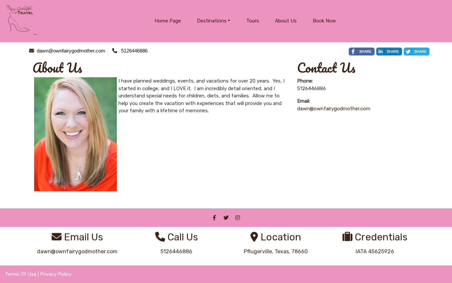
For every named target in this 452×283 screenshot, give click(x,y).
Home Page (168, 21)
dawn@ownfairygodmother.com (333, 109)
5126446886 (176, 251)
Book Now (324, 21)
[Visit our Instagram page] (238, 217)
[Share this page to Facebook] (362, 51)
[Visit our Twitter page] (226, 217)
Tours (252, 21)
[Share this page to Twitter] (416, 51)
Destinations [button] (212, 21)
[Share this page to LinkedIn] (389, 51)
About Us (286, 21)
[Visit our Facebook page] (214, 217)
